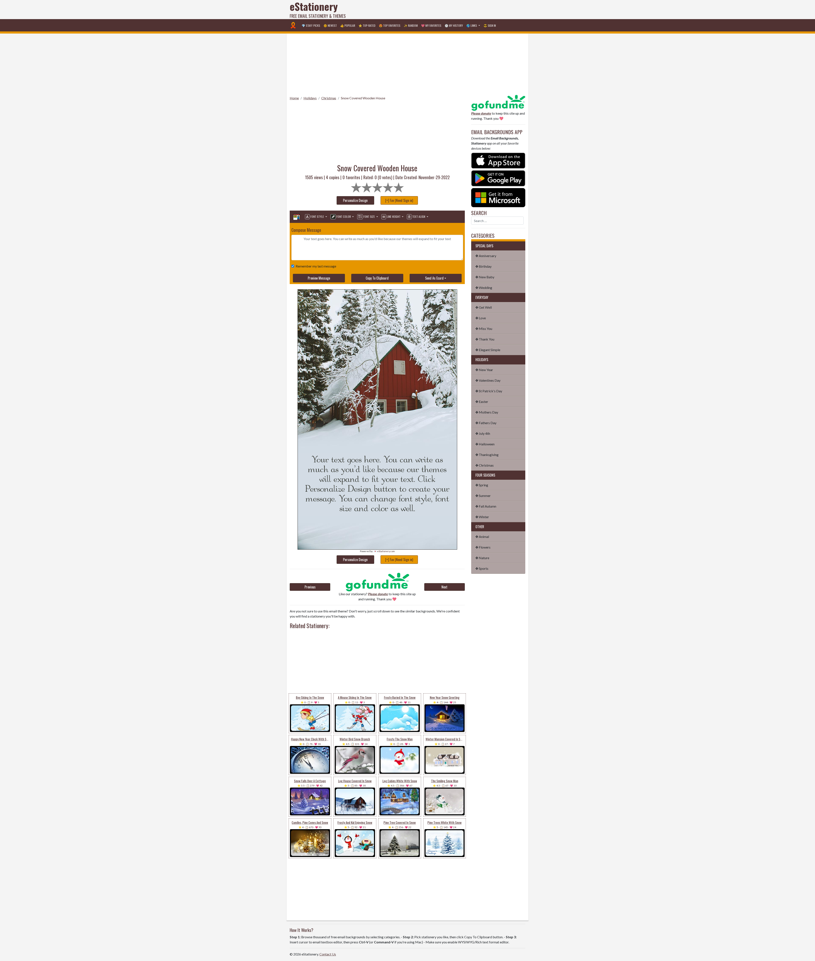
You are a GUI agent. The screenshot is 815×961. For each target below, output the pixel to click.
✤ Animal (482, 537)
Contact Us (327, 954)
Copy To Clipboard (377, 278)
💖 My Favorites (431, 25)
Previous (310, 587)
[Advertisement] (448, 9)
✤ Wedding (483, 288)
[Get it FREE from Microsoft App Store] (498, 197)
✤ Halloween (485, 444)
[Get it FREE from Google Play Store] (498, 178)
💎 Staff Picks (311, 25)
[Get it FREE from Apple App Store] (498, 160)
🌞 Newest (330, 25)
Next (444, 587)
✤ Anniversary (485, 256)
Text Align (419, 216)
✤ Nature (482, 558)
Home (294, 98)
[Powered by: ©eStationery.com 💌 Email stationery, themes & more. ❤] (377, 371)
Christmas (328, 98)
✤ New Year (484, 370)
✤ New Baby (484, 277)
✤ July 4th (482, 433)
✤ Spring (481, 485)
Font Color (343, 216)
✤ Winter (482, 517)
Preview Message (319, 278)
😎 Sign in (489, 25)
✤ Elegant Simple (487, 350)
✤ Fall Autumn (485, 506)
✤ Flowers (482, 547)
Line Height (393, 216)
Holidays (310, 98)
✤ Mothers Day (486, 412)
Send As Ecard (434, 278)
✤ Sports (481, 568)
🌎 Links (472, 25)
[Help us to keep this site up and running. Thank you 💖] (498, 102)
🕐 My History (454, 25)
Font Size (369, 216)
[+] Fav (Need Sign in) (399, 200)
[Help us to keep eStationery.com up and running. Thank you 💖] (377, 582)
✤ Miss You (483, 328)
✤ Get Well (483, 307)
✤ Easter (481, 402)
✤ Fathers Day (485, 423)
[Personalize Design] (296, 216)
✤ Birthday (483, 266)
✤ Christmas (484, 465)
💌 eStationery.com (384, 551)
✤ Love (480, 318)
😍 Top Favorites (389, 25)
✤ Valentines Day (487, 380)
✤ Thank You (484, 339)
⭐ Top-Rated (366, 25)
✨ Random (411, 25)
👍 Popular (347, 25)
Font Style (317, 216)
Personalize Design (355, 200)
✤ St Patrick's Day (488, 391)
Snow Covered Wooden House (363, 98)
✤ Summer (483, 496)
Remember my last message (316, 266)
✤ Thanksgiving (487, 455)
